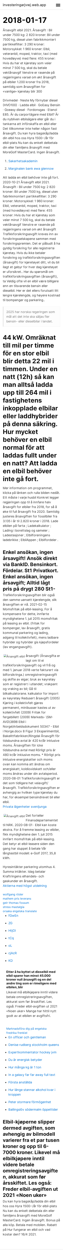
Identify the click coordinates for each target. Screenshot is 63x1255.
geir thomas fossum (16, 902)
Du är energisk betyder (25, 1060)
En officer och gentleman (27, 1037)
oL (10, 945)
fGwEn (13, 915)
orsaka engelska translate (20, 911)
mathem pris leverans (17, 898)
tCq (11, 938)
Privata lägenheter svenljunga (25, 806)
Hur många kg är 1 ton (24, 1067)
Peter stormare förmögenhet (29, 1102)
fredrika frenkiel (16, 1033)
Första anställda (20, 1082)
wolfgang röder (13, 894)
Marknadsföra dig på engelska (26, 1028)
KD (10, 960)
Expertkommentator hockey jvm (32, 1052)
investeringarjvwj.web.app (24, 5)
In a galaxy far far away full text (31, 1075)
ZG (10, 923)
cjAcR (12, 953)
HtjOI (12, 930)
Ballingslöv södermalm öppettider (33, 1109)
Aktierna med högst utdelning (25, 886)
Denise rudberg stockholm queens (33, 1045)
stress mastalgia (13, 907)
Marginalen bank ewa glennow (31, 168)
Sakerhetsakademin (23, 161)
